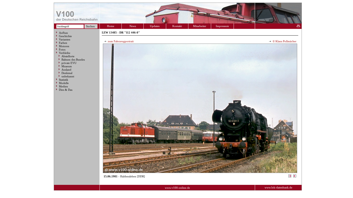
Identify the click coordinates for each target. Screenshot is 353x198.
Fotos (62, 49)
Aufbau (63, 32)
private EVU (69, 62)
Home (110, 26)
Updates (154, 26)
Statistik (63, 79)
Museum (67, 66)
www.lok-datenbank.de (278, 187)
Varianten (64, 39)
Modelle (64, 83)
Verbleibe (64, 52)
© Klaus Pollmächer (284, 41)
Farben (63, 42)
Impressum (222, 26)
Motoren (64, 46)
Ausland (66, 69)
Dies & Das (65, 89)
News (132, 26)
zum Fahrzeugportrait (120, 41)
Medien (63, 86)
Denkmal (67, 73)
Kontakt (177, 26)
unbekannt (68, 76)
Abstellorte (68, 56)
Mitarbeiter (199, 26)
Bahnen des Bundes (73, 59)
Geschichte (65, 36)
